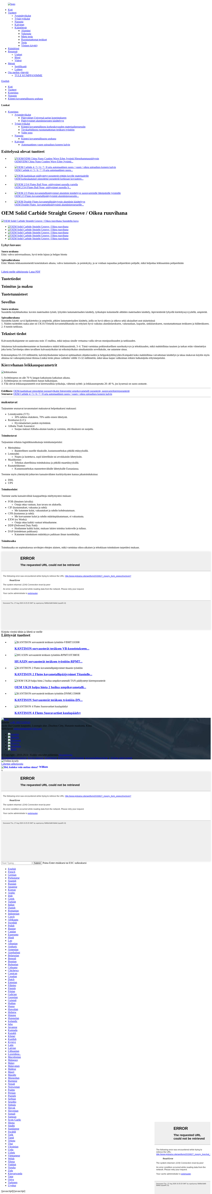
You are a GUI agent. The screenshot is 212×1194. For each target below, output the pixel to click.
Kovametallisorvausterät (13, 757)
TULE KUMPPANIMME (28, 75)
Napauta (19, 21)
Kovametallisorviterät (96, 757)
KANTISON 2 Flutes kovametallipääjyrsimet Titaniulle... (53, 674)
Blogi (17, 57)
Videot (18, 60)
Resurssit (12, 51)
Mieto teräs (27, 36)
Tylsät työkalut (22, 18)
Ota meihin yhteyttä (18, 72)
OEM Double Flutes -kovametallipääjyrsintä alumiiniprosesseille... (49, 204)
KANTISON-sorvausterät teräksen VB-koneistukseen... (52, 648)
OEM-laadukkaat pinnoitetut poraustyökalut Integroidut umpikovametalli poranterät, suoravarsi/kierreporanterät (71, 391)
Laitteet (18, 69)
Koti (10, 9)
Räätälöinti (13, 48)
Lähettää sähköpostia (12, 763)
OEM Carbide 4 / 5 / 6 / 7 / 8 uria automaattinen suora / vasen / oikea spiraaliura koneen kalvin (62, 394)
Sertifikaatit (20, 66)
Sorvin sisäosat (35, 757)
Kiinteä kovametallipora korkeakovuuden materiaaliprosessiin (53, 126)
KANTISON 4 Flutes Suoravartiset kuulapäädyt (47, 713)
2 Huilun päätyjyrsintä (120, 757)
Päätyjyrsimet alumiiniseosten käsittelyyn (42, 120)
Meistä (11, 63)
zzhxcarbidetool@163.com (28, 728)
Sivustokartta (65, 754)
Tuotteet (12, 12)
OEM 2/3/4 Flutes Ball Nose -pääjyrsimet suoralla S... (43, 187)
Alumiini (25, 30)
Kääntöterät (21, 27)
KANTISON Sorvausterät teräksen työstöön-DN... (49, 700)
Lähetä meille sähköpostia (14, 271)
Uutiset (18, 54)
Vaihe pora (26, 132)
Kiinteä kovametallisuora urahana (25, 98)
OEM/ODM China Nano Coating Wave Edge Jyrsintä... (44, 161)
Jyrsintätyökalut (23, 15)
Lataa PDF (34, 271)
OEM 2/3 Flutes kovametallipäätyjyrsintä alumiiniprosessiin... (47, 196)
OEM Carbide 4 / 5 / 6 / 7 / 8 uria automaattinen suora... (44, 170)
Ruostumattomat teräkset (34, 39)
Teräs (24, 42)
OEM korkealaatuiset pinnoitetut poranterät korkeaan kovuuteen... (49, 178)
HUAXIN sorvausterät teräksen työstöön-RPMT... (48, 661)
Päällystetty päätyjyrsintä (71, 757)
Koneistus (13, 92)
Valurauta (26, 33)
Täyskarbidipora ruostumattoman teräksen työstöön (48, 129)
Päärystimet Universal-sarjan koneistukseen (43, 117)
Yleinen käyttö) (29, 45)
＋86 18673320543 (20, 722)
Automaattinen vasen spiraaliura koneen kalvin (45, 144)
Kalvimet (19, 24)
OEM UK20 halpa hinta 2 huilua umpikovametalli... (50, 687)
